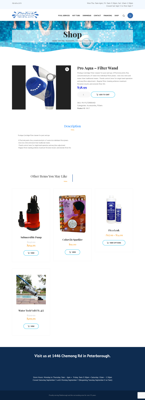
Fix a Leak (113, 230)
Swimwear (87, 15)
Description (72, 126)
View (32, 253)
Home (54, 41)
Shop (117, 15)
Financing (108, 15)
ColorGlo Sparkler (72, 239)
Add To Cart (104, 95)
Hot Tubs (76, 15)
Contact (97, 15)
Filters (99, 105)
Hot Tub (61, 41)
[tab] (72, 127)
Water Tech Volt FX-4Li (31, 310)
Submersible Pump (31, 237)
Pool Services (64, 15)
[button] (67, 69)
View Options (115, 243)
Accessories (70, 41)
